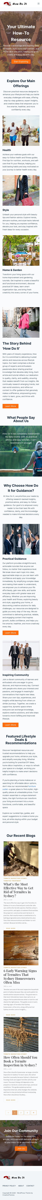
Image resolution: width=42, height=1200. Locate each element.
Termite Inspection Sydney (15, 878)
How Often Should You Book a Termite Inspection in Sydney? (20, 1061)
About (21, 1186)
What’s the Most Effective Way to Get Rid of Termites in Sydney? (18, 890)
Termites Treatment (12, 881)
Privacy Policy (9, 1186)
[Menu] (38, 3)
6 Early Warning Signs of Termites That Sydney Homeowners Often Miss (20, 976)
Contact (30, 1186)
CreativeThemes (8, 1195)
